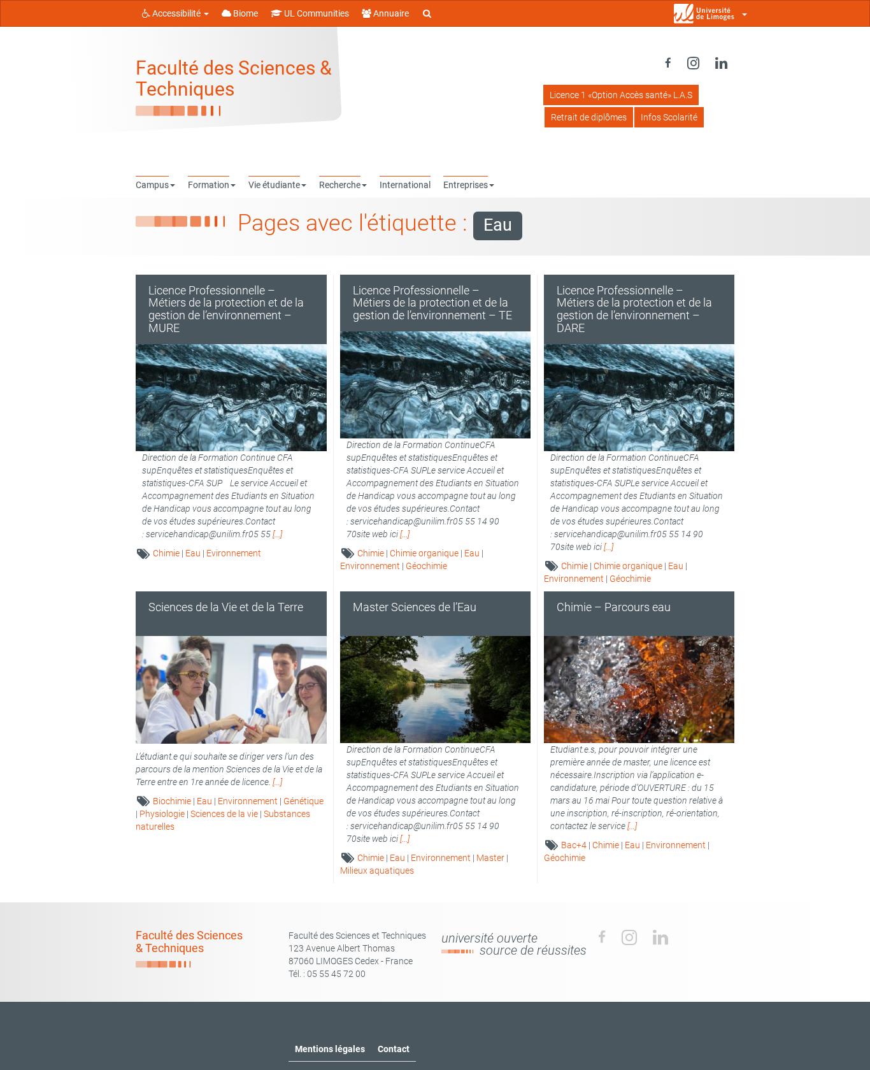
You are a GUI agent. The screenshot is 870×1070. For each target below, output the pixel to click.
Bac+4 (574, 845)
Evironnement (233, 553)
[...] (277, 534)
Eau (193, 553)
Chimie (166, 553)
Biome (244, 13)
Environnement (370, 566)
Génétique (303, 801)
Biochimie (172, 801)
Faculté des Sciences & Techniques (234, 78)
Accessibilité (176, 13)
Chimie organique (424, 553)
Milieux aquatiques (377, 870)
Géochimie (426, 566)
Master (490, 858)
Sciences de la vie (224, 814)
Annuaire (390, 13)
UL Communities (315, 13)
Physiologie (162, 814)
